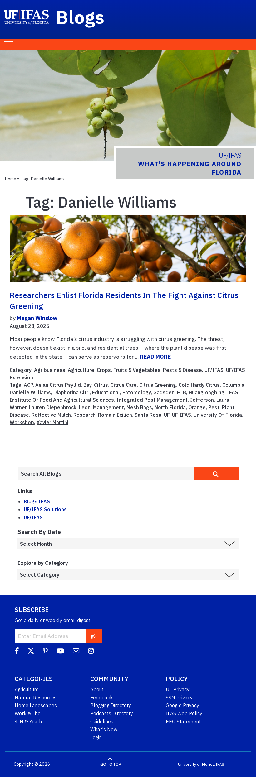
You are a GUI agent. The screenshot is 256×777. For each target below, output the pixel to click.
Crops (104, 370)
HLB (181, 392)
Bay (87, 385)
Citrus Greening (157, 385)
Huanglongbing (206, 392)
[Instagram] (91, 651)
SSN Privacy (179, 697)
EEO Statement (183, 721)
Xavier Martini (52, 422)
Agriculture (81, 370)
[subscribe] (93, 636)
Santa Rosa (148, 415)
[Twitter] (30, 651)
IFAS (232, 392)
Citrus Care (124, 385)
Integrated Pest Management (152, 400)
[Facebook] (17, 651)
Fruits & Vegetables (136, 370)
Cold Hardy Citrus (199, 385)
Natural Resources (36, 697)
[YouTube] (60, 651)
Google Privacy (182, 705)
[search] (216, 473)
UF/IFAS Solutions (45, 509)
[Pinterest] (45, 651)
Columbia (233, 385)
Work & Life (28, 713)
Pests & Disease (182, 370)
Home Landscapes (36, 705)
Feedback (101, 697)
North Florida (170, 407)
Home (10, 179)
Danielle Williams (30, 392)
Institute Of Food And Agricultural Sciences (62, 400)
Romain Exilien (115, 415)
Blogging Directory (110, 705)
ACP (28, 385)
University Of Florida (218, 415)
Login (96, 737)
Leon (85, 407)
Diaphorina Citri (71, 392)
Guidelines (101, 721)
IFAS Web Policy (184, 713)
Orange (197, 407)
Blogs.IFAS (37, 501)
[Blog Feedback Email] (76, 651)
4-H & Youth (28, 721)
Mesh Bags (139, 407)
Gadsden (164, 392)
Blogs (80, 17)
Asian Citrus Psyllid (58, 385)
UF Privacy (178, 689)
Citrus (101, 385)
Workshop (22, 422)
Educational (106, 392)
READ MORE (155, 356)
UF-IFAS (181, 415)
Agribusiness (49, 370)
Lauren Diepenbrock (52, 407)
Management (108, 407)
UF (167, 415)
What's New (103, 729)
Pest (213, 407)
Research (84, 415)
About (97, 689)
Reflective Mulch (51, 415)
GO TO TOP (110, 764)
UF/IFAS (214, 370)
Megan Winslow (37, 318)
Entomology (136, 392)
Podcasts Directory (111, 713)
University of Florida (196, 764)
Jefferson (202, 400)
